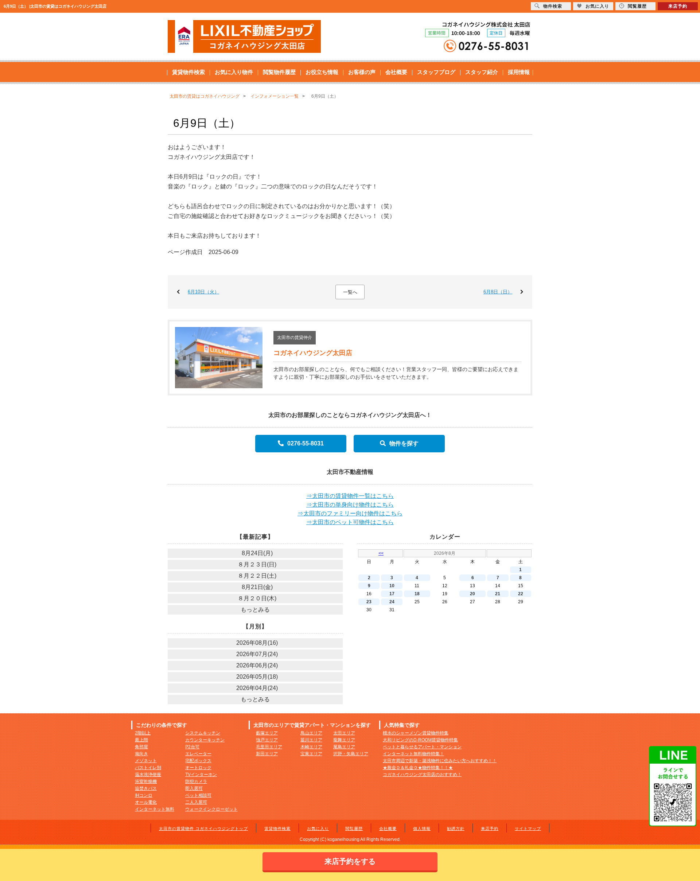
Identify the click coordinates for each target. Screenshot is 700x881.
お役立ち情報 (322, 72)
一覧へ (350, 292)
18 (417, 593)
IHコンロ (143, 795)
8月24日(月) (257, 553)
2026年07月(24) (257, 654)
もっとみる (255, 610)
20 (472, 593)
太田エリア (344, 733)
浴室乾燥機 (146, 781)
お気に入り (318, 828)
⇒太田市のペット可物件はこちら (350, 522)
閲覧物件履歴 (279, 72)
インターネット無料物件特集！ (413, 753)
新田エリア (267, 753)
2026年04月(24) (257, 688)
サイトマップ (528, 828)
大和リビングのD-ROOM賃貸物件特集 (420, 739)
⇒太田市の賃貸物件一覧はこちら (350, 496)
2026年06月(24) (257, 665)
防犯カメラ (196, 781)
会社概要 (396, 72)
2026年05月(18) (257, 677)
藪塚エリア (267, 733)
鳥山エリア (311, 733)
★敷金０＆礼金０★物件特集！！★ (418, 767)
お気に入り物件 (234, 72)
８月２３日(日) (257, 564)
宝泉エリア (311, 753)
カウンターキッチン (205, 739)
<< (381, 553)
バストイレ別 (148, 767)
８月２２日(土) (257, 576)
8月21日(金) (257, 587)
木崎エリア (311, 746)
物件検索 (552, 6)
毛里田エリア (269, 746)
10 (391, 585)
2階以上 (143, 733)
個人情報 (422, 828)
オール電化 (146, 802)
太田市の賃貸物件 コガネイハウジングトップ (203, 828)
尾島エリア (344, 746)
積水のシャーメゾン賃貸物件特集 (415, 733)
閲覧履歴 (354, 828)
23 (369, 601)
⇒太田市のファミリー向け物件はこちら (350, 513)
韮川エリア (311, 739)
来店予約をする (350, 861)
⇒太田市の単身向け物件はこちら (350, 505)
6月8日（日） (497, 292)
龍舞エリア (344, 739)
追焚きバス (146, 788)
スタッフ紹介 (481, 72)
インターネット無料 (154, 809)
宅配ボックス (198, 760)
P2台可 (192, 746)
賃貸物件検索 (188, 72)
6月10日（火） (203, 292)
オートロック (198, 767)
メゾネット (146, 760)
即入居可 (194, 788)
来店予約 (489, 828)
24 (391, 601)
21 (497, 593)
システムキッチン (202, 733)
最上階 (141, 739)
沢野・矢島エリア (350, 753)
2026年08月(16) (257, 643)
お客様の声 (362, 72)
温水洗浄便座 (148, 774)
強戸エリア (267, 739)
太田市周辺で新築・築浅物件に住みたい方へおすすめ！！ (440, 760)
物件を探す (404, 443)
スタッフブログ (436, 72)
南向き (141, 753)
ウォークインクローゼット (211, 809)
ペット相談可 (198, 795)
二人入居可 (196, 802)
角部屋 (141, 746)
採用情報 (519, 72)
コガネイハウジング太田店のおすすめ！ (422, 774)
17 (391, 593)
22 (520, 593)
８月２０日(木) (257, 598)
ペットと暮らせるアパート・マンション (422, 746)
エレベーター (198, 753)
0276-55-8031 (305, 443)
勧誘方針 (455, 828)
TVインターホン (201, 774)
